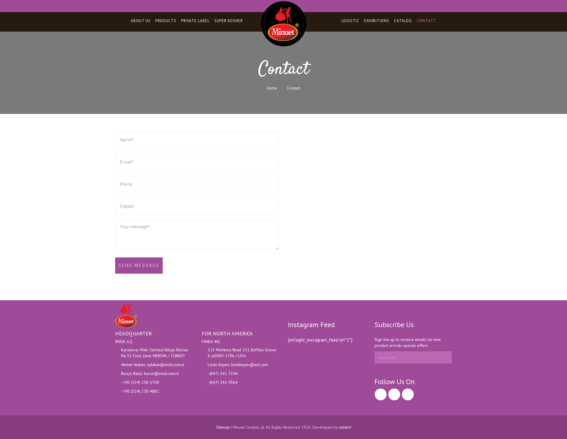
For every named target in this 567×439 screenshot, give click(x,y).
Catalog (403, 20)
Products (165, 20)
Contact (426, 20)
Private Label (195, 20)
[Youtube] (408, 394)
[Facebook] (381, 394)
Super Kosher (228, 20)
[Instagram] (394, 394)
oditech (345, 427)
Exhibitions (376, 20)
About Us (141, 20)
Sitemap (222, 427)
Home (272, 88)
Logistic (350, 20)
